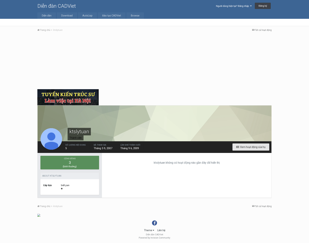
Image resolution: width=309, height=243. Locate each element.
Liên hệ (161, 230)
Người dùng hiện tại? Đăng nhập (233, 6)
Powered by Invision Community (154, 238)
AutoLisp (87, 15)
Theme (148, 230)
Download (67, 15)
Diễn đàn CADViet (56, 6)
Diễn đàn (47, 15)
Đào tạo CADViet (111, 15)
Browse (135, 15)
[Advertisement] (154, 61)
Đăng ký (263, 5)
